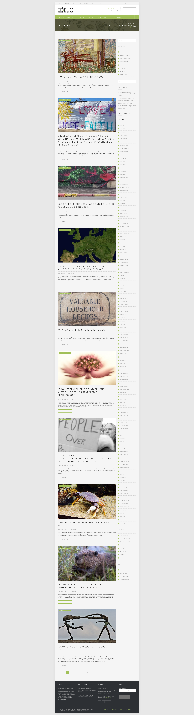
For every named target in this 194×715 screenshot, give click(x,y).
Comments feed (124, 576)
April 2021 (123, 288)
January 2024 (124, 181)
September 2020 (124, 311)
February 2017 (124, 451)
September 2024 (124, 155)
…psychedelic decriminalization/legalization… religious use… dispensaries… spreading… (86, 459)
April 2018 (123, 405)
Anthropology (64, 40)
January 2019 (124, 376)
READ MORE (65, 91)
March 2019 (123, 370)
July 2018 (122, 396)
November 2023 (124, 187)
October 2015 (124, 503)
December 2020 (124, 301)
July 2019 (122, 357)
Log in (122, 569)
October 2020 (124, 308)
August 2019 (123, 353)
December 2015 (124, 497)
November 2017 (124, 422)
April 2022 (123, 249)
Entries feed (123, 573)
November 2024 (124, 148)
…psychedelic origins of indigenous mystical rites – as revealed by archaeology (81, 392)
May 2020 (122, 324)
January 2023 (124, 220)
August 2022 (123, 236)
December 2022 (124, 223)
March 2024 (123, 174)
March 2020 (123, 330)
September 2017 (124, 428)
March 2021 (123, 291)
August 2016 (123, 471)
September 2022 (124, 233)
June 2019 (122, 360)
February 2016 (124, 490)
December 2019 (124, 340)
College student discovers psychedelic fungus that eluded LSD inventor (126, 94)
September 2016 (124, 467)
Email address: (122, 688)
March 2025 (123, 135)
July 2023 (122, 200)
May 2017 (122, 441)
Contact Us (108, 697)
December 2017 (124, 418)
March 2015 (123, 523)
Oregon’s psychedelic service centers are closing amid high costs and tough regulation (127, 107)
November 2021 (124, 265)
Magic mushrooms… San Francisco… (80, 77)
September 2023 (124, 194)
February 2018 (124, 412)
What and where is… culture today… (81, 330)
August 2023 (123, 197)
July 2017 (122, 435)
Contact (114, 709)
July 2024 (122, 161)
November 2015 (124, 500)
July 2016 (122, 474)
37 (87, 672)
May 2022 (122, 246)
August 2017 (123, 431)
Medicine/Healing (125, 58)
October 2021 (124, 269)
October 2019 (124, 347)
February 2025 (124, 138)
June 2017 (122, 438)
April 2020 (123, 327)
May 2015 (122, 516)
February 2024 (124, 177)
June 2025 (122, 125)
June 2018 (122, 399)
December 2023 (124, 184)
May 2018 (122, 402)
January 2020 (124, 337)
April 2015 (123, 519)
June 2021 (122, 282)
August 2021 (123, 275)
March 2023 (123, 213)
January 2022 (124, 259)
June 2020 (122, 321)
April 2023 (123, 210)
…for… (119, 97)
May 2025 (122, 128)
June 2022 (122, 242)
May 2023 (122, 207)
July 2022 (122, 239)
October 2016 (124, 464)
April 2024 (123, 171)
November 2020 (124, 304)
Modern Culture (125, 61)
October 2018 (124, 386)
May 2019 (122, 363)
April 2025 (123, 132)
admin (73, 81)
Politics (122, 65)
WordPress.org (124, 579)
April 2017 (123, 445)
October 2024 (124, 151)
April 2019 (123, 366)
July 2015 (122, 513)
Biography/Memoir (125, 55)
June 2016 (122, 477)
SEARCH (134, 41)
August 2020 (123, 314)
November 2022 (124, 226)
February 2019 (124, 373)
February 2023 (124, 216)
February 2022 (124, 256)
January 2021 (124, 298)
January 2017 (124, 454)
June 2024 (122, 164)
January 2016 (124, 493)
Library (91, 17)
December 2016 (124, 458)
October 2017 (124, 425)
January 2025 (124, 141)
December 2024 (124, 145)
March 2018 (123, 409)
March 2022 (123, 252)
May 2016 (122, 480)
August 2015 (123, 510)
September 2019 (124, 350)
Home (129, 24)
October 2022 (124, 229)
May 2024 (122, 168)
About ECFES (71, 17)
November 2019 (124, 344)
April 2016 (123, 484)
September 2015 (124, 506)
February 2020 (124, 334)
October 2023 (124, 190)
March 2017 (123, 448)
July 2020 (122, 317)
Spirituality (123, 74)
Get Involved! (117, 17)
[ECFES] (66, 9)
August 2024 (123, 158)
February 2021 (124, 295)
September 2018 (124, 389)
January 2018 (124, 415)
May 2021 (122, 285)
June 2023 (122, 203)
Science (122, 71)
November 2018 (124, 383)
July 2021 (122, 278)
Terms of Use (129, 709)
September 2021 (124, 272)
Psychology (123, 68)
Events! (61, 17)
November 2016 (124, 461)
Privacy (106, 709)
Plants (82, 17)
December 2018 (124, 379)
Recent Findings (103, 17)
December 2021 (124, 262)
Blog (134, 24)
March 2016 (123, 487)
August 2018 (123, 392)
